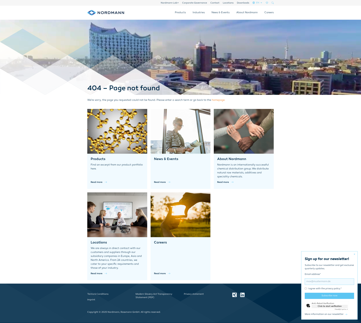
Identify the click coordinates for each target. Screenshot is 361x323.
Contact (214, 3)
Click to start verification (330, 306)
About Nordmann (247, 12)
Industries (199, 12)
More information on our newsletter (324, 314)
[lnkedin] (242, 295)
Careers (269, 12)
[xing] (234, 295)
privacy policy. (333, 289)
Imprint (91, 300)
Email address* (323, 281)
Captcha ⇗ (341, 309)
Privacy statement (194, 294)
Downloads (243, 3)
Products (180, 12)
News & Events (221, 12)
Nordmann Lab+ (170, 3)
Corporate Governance (194, 3)
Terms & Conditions (97, 294)
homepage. (218, 100)
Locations (228, 3)
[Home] (105, 12)
